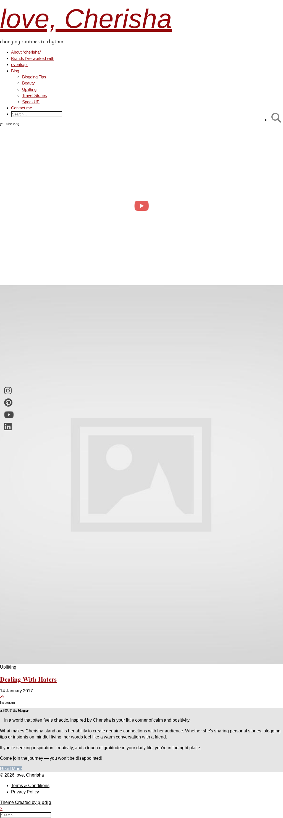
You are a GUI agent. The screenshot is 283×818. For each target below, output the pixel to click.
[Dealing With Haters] (141, 474)
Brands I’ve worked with (32, 58)
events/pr (19, 64)
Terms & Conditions (30, 785)
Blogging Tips (34, 77)
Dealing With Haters (28, 679)
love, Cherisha (86, 19)
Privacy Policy (25, 792)
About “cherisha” (26, 52)
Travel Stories (34, 95)
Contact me (21, 107)
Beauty (28, 83)
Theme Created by (25, 802)
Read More (11, 768)
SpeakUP (31, 101)
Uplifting (29, 89)
